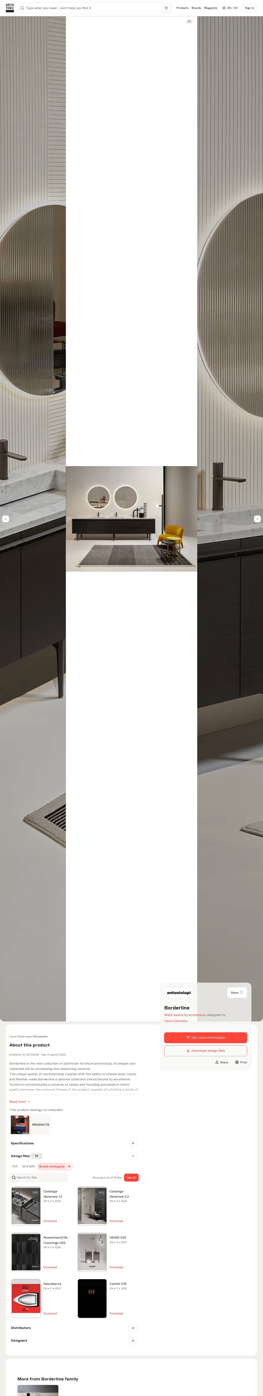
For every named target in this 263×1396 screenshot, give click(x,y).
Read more (17, 1101)
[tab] (14, 1166)
